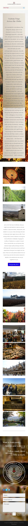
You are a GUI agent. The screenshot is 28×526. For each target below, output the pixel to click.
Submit (21, 514)
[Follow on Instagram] (9, 490)
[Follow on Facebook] (4, 490)
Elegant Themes (14, 522)
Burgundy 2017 (14, 264)
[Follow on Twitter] (6, 490)
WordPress (14, 524)
